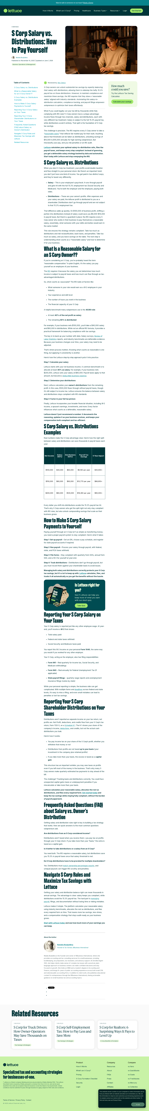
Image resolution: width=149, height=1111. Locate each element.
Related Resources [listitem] (21, 142)
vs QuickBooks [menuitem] (133, 1071)
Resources (114, 11)
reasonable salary (52, 134)
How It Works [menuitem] (81, 1066)
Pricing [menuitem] (78, 1075)
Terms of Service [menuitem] (9, 1100)
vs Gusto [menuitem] (131, 1075)
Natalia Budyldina (21, 57)
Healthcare (86, 11)
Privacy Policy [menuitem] (20, 1100)
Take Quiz (81, 606)
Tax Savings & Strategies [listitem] (22, 1045)
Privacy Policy (117, 1100)
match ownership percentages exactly (78, 866)
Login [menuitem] (78, 1087)
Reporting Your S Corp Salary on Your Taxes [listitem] (25, 111)
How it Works (48, 11)
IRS (49, 271)
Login (125, 11)
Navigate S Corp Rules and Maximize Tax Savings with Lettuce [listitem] (24, 136)
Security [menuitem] (79, 1083)
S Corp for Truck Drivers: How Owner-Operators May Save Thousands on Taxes (30, 1033)
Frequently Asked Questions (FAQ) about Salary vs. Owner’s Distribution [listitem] (25, 127)
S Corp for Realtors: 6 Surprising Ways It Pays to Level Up (117, 1031)
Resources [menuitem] (111, 1066)
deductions (64, 728)
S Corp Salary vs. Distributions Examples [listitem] (26, 98)
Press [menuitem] (109, 1079)
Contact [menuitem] (110, 1083)
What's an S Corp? (63, 11)
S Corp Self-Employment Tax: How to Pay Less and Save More (74, 1031)
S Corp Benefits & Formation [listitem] (109, 1041)
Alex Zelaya (62, 83)
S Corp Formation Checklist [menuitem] (86, 1079)
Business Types (100, 11)
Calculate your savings (122, 102)
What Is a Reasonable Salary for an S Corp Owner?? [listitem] (25, 92)
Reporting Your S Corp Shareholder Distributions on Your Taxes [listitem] (25, 118)
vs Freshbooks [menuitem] (133, 1079)
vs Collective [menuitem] (133, 1087)
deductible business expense (74, 376)
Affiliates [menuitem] (110, 1087)
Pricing (76, 11)
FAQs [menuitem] (109, 1075)
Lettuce (47, 147)
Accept (138, 1104)
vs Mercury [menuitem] (132, 1083)
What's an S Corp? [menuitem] (83, 1071)
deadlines (79, 689)
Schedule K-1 (70, 725)
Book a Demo (88, 3)
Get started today (90, 793)
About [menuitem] (109, 1071)
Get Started (136, 11)
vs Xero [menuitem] (131, 1066)
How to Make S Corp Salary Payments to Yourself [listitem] (25, 105)
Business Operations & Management (24, 64)
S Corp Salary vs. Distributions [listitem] (26, 87)
